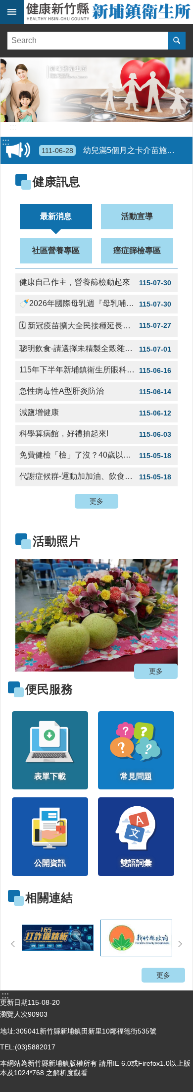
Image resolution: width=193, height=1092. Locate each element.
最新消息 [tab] (56, 216)
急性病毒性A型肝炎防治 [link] (95, 391)
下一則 (158, 612)
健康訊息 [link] (56, 181)
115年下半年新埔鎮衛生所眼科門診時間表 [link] (95, 369)
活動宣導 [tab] (137, 216)
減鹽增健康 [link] (95, 412)
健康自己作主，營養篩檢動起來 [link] (95, 282)
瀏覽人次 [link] (14, 1014)
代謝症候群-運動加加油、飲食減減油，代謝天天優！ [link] (98, 476)
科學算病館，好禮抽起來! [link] (95, 433)
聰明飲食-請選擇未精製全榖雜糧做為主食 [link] (95, 348)
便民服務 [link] (49, 689)
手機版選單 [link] (12, 12)
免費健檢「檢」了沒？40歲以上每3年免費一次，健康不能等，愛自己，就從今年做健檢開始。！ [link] (98, 455)
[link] (96, 615)
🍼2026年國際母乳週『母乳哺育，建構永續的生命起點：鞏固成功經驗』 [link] (98, 303)
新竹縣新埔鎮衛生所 (108, 12)
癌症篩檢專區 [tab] (137, 250)
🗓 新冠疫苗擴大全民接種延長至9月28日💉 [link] (95, 325)
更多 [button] (96, 501)
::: (13, 127)
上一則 (35, 612)
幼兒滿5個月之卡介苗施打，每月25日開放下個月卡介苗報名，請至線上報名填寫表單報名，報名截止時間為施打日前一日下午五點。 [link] (115, 150)
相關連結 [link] (49, 897)
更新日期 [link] (14, 1002)
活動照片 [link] (56, 541)
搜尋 (177, 41)
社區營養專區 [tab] (56, 250)
